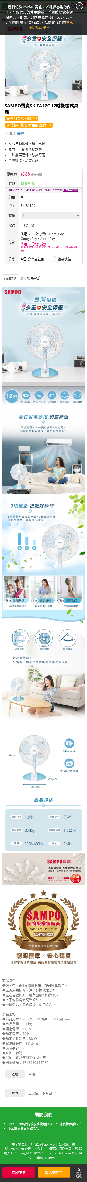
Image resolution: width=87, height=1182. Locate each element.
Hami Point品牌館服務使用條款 (30, 1124)
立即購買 (19, 1172)
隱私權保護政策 (70, 1124)
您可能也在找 (30, 278)
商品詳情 (10, 278)
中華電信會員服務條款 (23, 1128)
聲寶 (21, 133)
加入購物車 (54, 1172)
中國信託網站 (70, 190)
